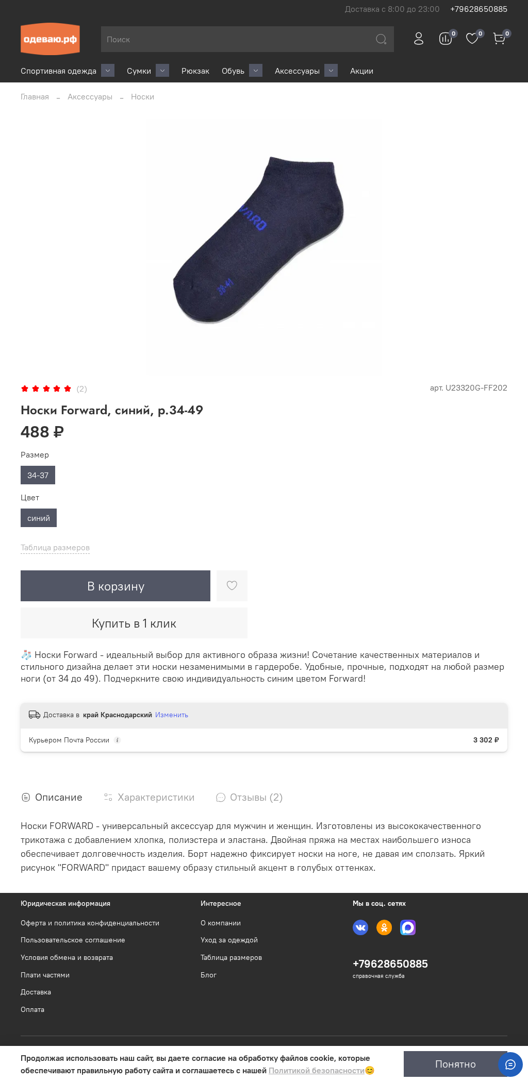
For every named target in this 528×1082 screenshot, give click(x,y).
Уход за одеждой (229, 939)
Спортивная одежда (58, 70)
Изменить (171, 714)
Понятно (455, 1063)
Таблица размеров (231, 957)
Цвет (30, 497)
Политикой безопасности (317, 1070)
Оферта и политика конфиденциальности (90, 922)
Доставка (36, 991)
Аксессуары (297, 70)
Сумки (139, 70)
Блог (209, 974)
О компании (221, 922)
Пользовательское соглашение (73, 939)
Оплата (32, 1009)
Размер (35, 455)
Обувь (233, 70)
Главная (35, 96)
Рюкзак (195, 70)
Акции (361, 70)
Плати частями (45, 974)
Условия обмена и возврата (67, 957)
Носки (142, 96)
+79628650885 (478, 9)
